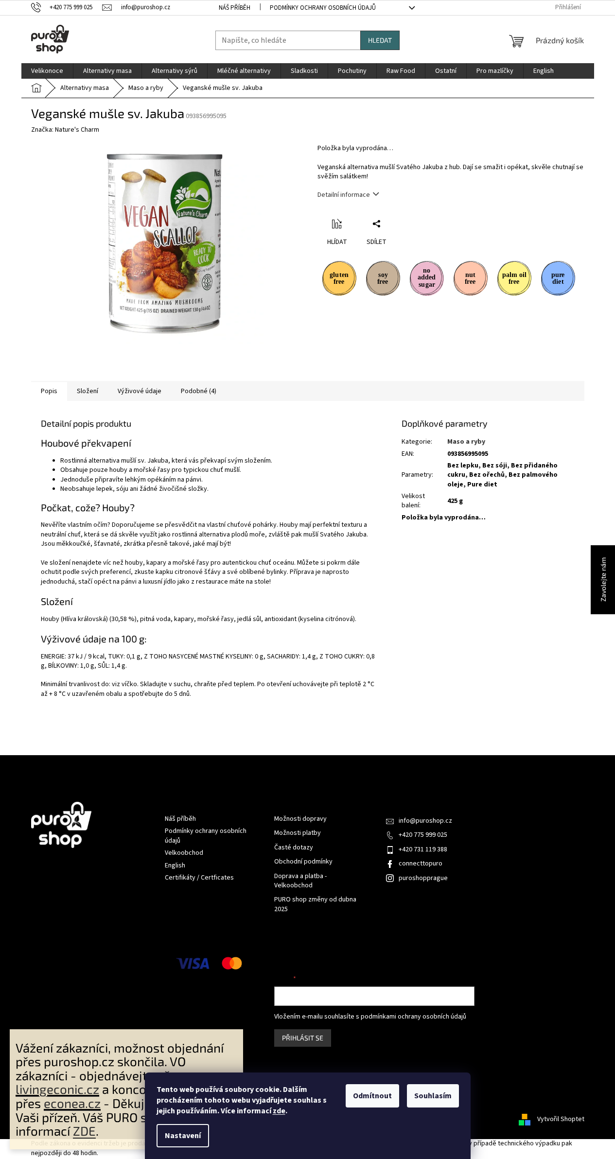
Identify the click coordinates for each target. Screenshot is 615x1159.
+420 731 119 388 (423, 849)
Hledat (380, 40)
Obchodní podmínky (303, 861)
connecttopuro (420, 863)
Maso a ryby (466, 442)
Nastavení (183, 1135)
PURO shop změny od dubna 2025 (315, 904)
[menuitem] (47, 71)
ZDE (84, 1130)
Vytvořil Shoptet (560, 1119)
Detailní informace (343, 195)
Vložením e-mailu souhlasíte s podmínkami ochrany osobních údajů (370, 1016)
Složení (87, 391)
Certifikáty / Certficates (199, 877)
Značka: (65, 130)
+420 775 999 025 (423, 835)
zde (279, 1111)
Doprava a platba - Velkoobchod (300, 881)
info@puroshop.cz (425, 821)
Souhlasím (433, 1095)
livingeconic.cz (57, 1088)
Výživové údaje (139, 391)
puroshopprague (423, 878)
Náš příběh (234, 7)
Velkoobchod (184, 853)
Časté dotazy (293, 847)
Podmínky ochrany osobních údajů (323, 7)
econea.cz (72, 1102)
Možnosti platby (297, 833)
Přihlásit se (302, 1038)
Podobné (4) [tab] (198, 391)
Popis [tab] (49, 391)
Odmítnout (372, 1095)
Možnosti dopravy (300, 819)
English (175, 865)
